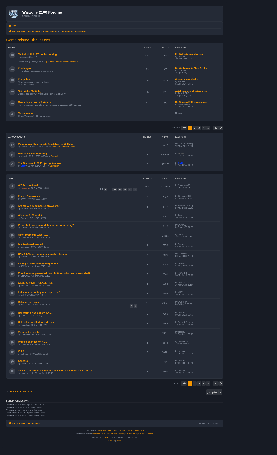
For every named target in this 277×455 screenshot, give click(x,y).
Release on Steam (28, 302)
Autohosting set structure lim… (191, 91)
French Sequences (29, 196)
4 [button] (203, 127)
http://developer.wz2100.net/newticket (61, 61)
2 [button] (194, 127)
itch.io (121, 434)
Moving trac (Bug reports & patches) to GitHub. (45, 144)
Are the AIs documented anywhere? (39, 205)
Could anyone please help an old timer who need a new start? (54, 273)
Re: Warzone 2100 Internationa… (191, 102)
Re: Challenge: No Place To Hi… (191, 68)
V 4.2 (21, 351)
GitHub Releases (145, 434)
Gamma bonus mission (186, 79)
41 (135, 189)
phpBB (105, 437)
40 (130, 189)
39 (125, 189)
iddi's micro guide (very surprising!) (39, 292)
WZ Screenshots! (28, 185)
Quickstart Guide (125, 430)
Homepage (101, 430)
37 (115, 189)
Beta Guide (139, 430)
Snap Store (112, 434)
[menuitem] (12, 26)
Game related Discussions (28, 40)
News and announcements (63, 146)
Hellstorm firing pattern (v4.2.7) (36, 312)
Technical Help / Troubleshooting (37, 54)
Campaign (24, 79)
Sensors (23, 361)
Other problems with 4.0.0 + (34, 234)
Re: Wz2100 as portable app (189, 54)
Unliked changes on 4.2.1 (32, 341)
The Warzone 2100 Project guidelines (39, 163)
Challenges (24, 68)
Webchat (112, 430)
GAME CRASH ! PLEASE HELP (36, 282)
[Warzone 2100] (14, 13)
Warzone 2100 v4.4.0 (30, 215)
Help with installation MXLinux (36, 322)
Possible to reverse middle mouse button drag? (46, 225)
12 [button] (216, 127)
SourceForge (131, 434)
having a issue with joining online (38, 263)
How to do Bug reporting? (33, 153)
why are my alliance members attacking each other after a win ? (55, 370)
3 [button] (199, 127)
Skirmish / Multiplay (30, 91)
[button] (184, 128)
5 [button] (208, 127)
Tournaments (25, 113)
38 (120, 189)
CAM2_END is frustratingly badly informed (42, 254)
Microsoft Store (98, 434)
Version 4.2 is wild (29, 332)
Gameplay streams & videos (34, 102)
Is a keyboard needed (30, 244)
